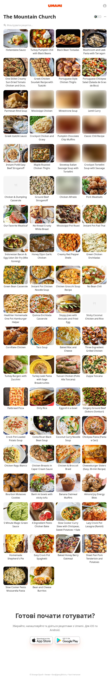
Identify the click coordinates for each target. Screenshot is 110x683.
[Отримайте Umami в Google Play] (67, 640)
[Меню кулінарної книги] (105, 16)
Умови (47, 674)
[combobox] (55, 25)
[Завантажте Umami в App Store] (41, 640)
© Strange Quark (36, 674)
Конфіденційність (59, 674)
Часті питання (74, 674)
